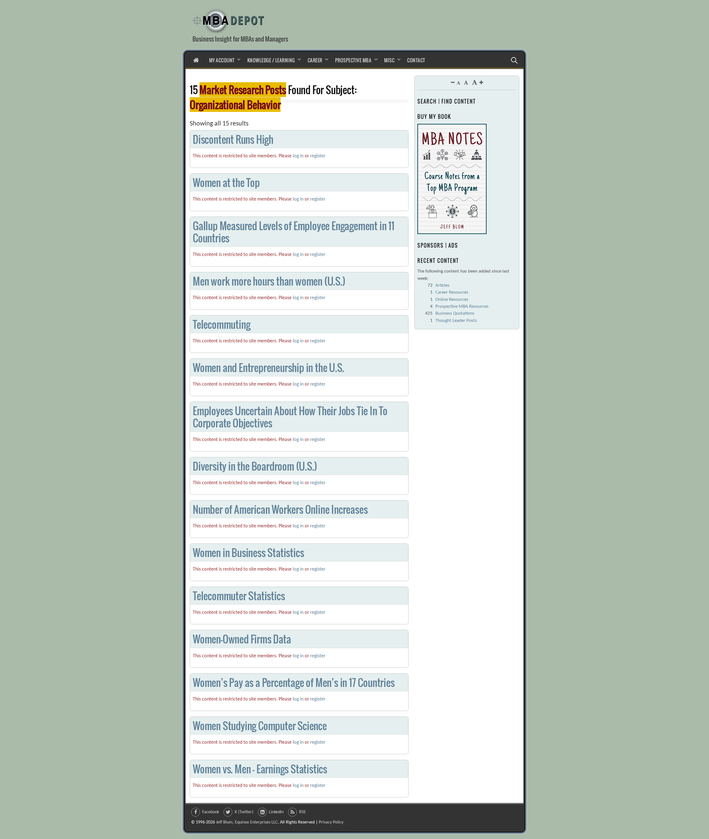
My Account (222, 60)
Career (315, 60)
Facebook (210, 812)
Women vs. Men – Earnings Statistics (260, 768)
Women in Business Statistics (248, 552)
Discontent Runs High (233, 139)
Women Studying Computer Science (260, 725)
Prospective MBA (353, 60)
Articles (442, 285)
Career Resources (451, 292)
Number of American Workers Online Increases (280, 509)
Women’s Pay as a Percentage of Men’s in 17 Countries (294, 682)
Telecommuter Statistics (239, 595)
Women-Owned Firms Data (242, 639)
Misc (389, 60)
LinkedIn (276, 812)
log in (298, 156)
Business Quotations (454, 313)
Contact (416, 60)
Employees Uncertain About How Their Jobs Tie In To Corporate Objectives (290, 416)
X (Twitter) (244, 812)
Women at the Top (226, 182)
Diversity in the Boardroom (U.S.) (255, 466)
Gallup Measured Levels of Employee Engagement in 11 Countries (293, 231)
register (317, 156)
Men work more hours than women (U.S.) (269, 281)
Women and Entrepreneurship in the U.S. (268, 367)
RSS (302, 812)
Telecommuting (221, 324)
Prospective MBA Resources (462, 306)
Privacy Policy (331, 822)
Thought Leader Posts (456, 320)
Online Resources (451, 299)
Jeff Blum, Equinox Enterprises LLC (247, 822)
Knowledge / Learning (271, 60)
